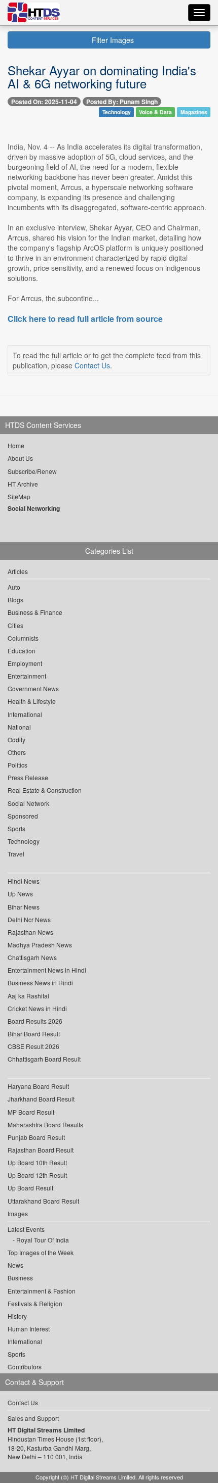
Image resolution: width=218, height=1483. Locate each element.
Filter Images (112, 40)
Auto (14, 587)
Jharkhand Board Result (41, 1098)
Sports (16, 828)
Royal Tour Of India (42, 1239)
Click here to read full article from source (85, 318)
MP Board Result (31, 1112)
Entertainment (27, 676)
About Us (20, 458)
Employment (25, 663)
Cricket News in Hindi (37, 1008)
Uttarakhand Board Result (43, 1201)
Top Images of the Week (41, 1252)
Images (18, 1213)
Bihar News (24, 906)
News (15, 1265)
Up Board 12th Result (37, 1175)
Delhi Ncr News (29, 919)
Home (16, 445)
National (19, 727)
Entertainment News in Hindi (47, 970)
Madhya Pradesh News (40, 944)
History (17, 1316)
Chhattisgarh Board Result (44, 1059)
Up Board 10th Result (37, 1162)
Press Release (28, 777)
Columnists (23, 638)
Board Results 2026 (35, 1021)
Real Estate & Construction (45, 790)
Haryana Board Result (38, 1086)
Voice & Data (155, 112)
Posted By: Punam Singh (122, 101)
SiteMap (19, 496)
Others (17, 752)
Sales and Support (33, 1418)
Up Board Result (30, 1187)
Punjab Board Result (36, 1137)
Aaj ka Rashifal (28, 995)
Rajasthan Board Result (41, 1149)
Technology (116, 112)
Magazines (193, 112)
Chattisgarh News (32, 957)
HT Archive (23, 484)
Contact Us (92, 365)
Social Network (28, 803)
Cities (15, 625)
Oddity (16, 739)
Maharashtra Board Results (45, 1124)
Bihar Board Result (34, 1033)
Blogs (15, 599)
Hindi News (24, 881)
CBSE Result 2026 (33, 1046)
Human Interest (29, 1328)
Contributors (25, 1366)
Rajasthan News (30, 932)
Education (21, 650)
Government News (33, 688)
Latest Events (26, 1229)
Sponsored (23, 815)
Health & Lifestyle (32, 701)
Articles (18, 571)
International (25, 714)
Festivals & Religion (35, 1303)
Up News (20, 893)
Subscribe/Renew (32, 471)
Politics (17, 764)
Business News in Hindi (40, 982)
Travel (16, 853)
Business (20, 1277)
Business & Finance (35, 612)
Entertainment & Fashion (42, 1290)
